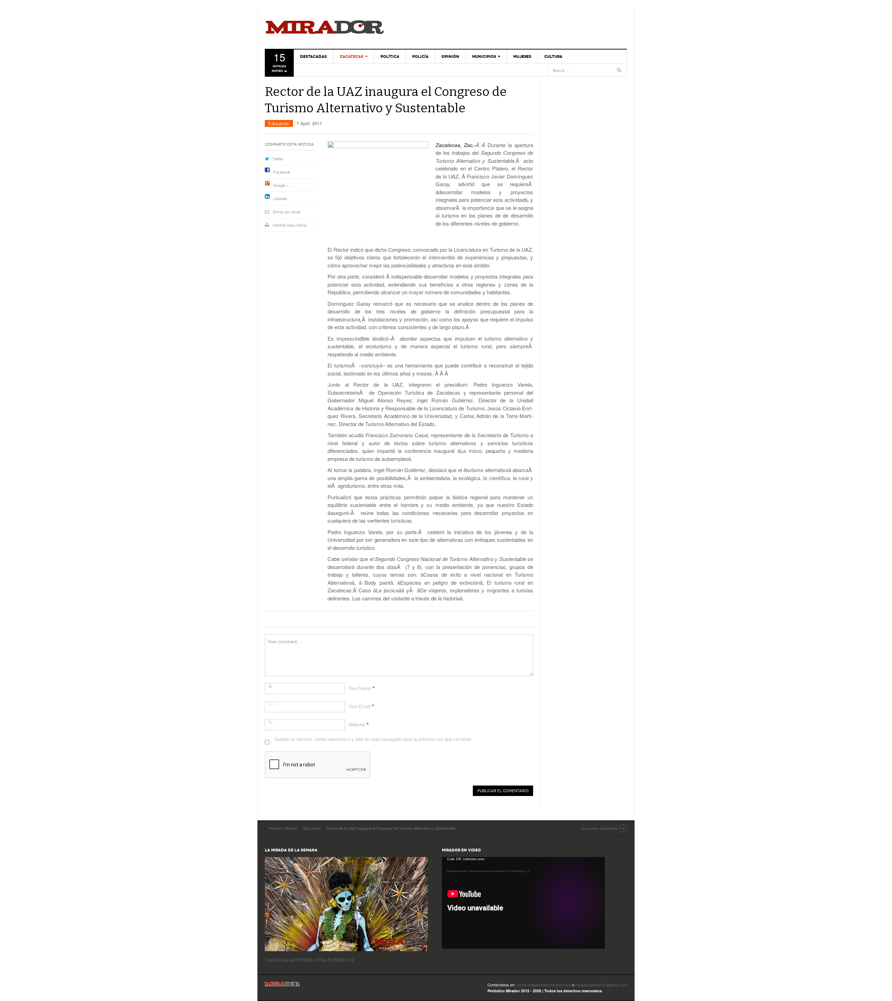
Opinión (450, 56)
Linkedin (280, 198)
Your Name (359, 688)
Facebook (281, 172)
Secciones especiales (599, 828)
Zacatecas (351, 56)
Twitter (278, 158)
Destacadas (313, 56)
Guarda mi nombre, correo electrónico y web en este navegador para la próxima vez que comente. (373, 739)
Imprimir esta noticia (289, 225)
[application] (523, 903)
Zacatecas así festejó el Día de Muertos (309, 960)
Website (356, 724)
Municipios (484, 56)
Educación (279, 123)
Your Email (359, 706)
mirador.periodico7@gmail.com (601, 984)
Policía (420, 56)
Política (389, 56)
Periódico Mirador (325, 28)
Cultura (553, 56)
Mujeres (522, 56)
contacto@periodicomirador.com (543, 984)
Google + (281, 185)
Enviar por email (286, 211)
